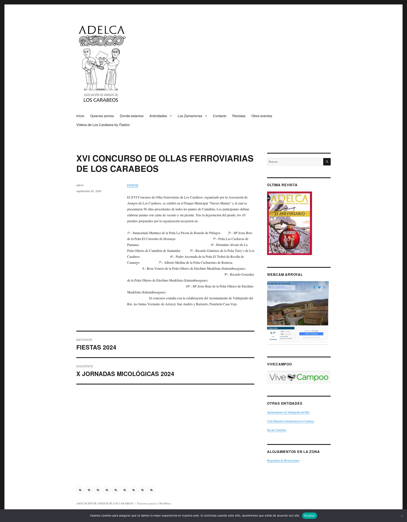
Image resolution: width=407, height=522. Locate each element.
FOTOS (132, 185)
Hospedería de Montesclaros (283, 460)
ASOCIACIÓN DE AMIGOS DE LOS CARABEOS (104, 503)
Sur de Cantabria (276, 430)
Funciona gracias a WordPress (154, 503)
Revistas (238, 115)
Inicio (80, 115)
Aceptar (309, 515)
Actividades (158, 115)
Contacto (219, 115)
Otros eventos (261, 115)
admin (80, 185)
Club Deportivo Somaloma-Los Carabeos (290, 421)
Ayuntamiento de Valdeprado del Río (288, 412)
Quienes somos (102, 115)
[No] (402, 516)
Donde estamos (132, 115)
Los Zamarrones (190, 115)
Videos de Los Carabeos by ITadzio (103, 124)
